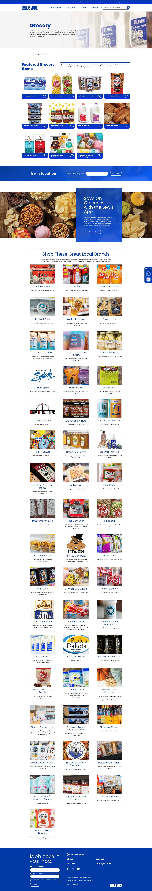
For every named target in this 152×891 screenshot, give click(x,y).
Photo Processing (109, 2)
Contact (100, 859)
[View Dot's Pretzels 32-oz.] (126, 96)
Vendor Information (84, 881)
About (95, 7)
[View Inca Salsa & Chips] (72, 126)
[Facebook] (67, 869)
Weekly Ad (88, 2)
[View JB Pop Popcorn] (72, 96)
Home (32, 54)
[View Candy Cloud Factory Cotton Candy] (99, 155)
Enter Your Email (37, 866)
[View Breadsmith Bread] (126, 126)
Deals (84, 7)
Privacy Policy (71, 881)
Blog (119, 2)
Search (117, 174)
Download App (94, 232)
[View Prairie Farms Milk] (99, 126)
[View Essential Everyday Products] (72, 155)
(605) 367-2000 (75, 854)
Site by (69, 884)
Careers (71, 863)
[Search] (128, 7)
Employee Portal (104, 863)
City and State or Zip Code (75, 174)
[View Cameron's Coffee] (44, 155)
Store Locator (97, 2)
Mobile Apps (126, 2)
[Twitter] (72, 869)
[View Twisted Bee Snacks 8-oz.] (99, 96)
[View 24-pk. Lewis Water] (44, 96)
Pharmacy (56, 7)
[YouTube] (78, 869)
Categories (71, 7)
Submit (34, 885)
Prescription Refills (76, 2)
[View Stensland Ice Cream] (44, 126)
